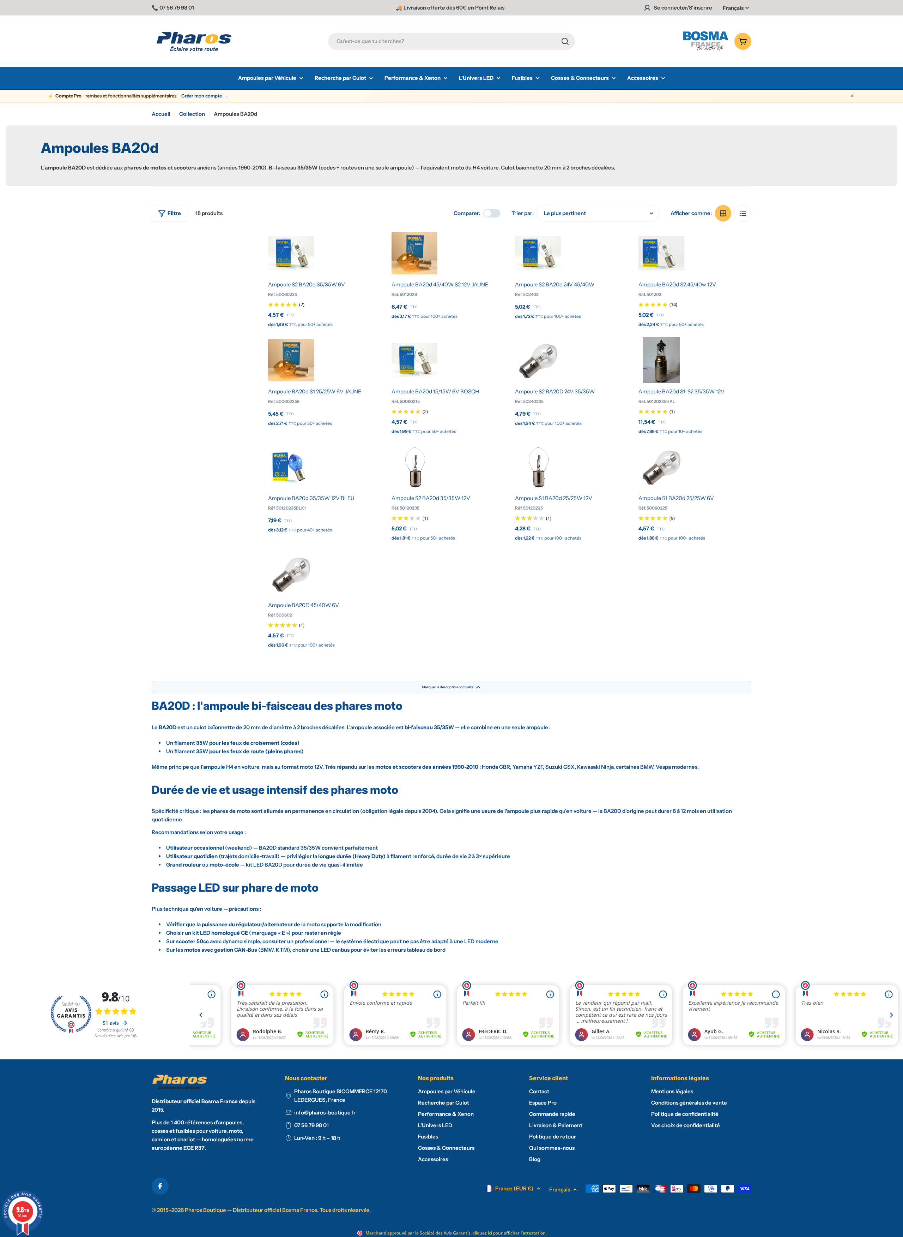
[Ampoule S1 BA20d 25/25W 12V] (538, 467)
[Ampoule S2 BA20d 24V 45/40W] (538, 253)
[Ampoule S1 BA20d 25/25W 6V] (661, 467)
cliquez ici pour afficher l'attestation (509, 1233)
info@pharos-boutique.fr (325, 1112)
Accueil (161, 114)
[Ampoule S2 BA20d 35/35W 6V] (291, 253)
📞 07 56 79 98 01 (173, 7)
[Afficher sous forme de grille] (723, 213)
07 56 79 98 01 (311, 1125)
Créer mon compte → (204, 96)
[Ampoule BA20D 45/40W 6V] (291, 574)
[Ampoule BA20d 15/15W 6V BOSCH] (414, 360)
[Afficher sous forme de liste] (742, 213)
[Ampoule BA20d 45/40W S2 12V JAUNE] (414, 253)
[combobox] (451, 41)
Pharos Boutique (205, 1210)
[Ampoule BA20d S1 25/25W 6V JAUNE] (291, 360)
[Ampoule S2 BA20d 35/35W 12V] (414, 467)
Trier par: (522, 213)
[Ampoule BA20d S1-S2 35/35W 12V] (661, 360)
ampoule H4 (218, 766)
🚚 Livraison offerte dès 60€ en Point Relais (450, 7)
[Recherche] (565, 41)
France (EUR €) (514, 1188)
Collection (192, 114)
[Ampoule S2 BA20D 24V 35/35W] (538, 360)
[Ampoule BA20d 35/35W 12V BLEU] (291, 467)
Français (733, 8)
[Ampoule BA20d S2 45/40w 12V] (661, 253)
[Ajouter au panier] (291, 267)
